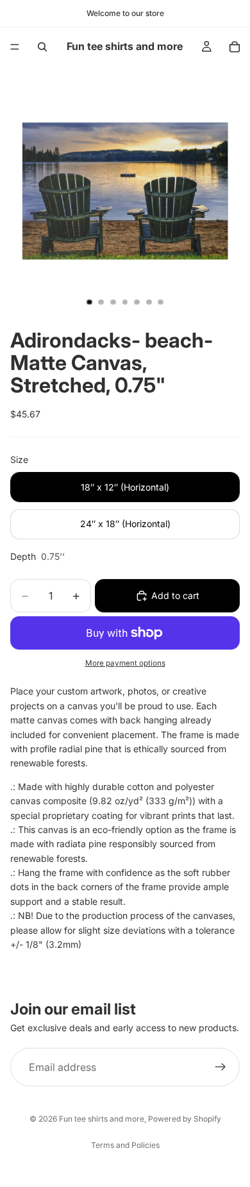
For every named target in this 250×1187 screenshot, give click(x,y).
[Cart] (235, 47)
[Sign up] (220, 1067)
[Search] (42, 47)
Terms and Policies (125, 1145)
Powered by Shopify (184, 1119)
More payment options (125, 663)
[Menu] (14, 47)
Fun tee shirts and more (101, 1119)
